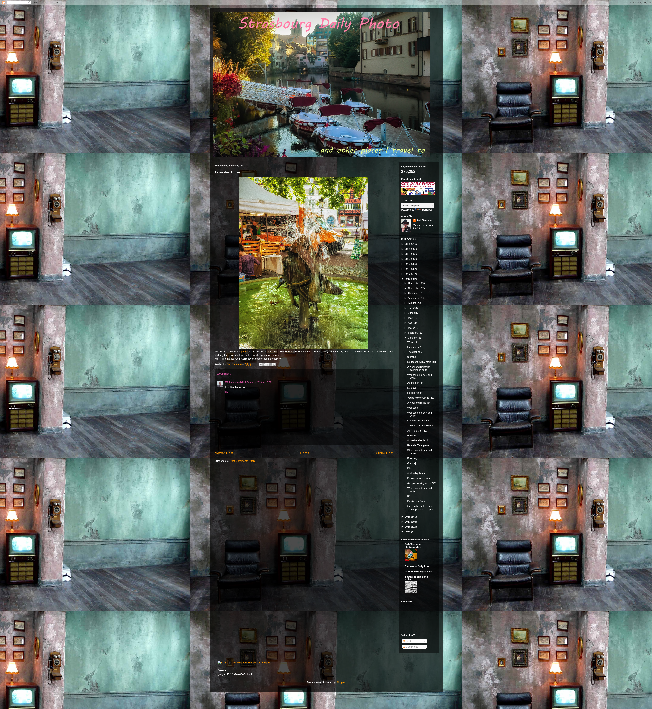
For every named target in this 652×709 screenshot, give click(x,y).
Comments (411, 646)
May (411, 317)
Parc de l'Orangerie (418, 445)
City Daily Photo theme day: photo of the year (420, 508)
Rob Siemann (424, 220)
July (410, 307)
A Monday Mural (416, 473)
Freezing (412, 458)
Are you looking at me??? (421, 483)
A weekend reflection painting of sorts (418, 368)
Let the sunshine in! (418, 420)
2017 (408, 521)
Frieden (411, 435)
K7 (408, 496)
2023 (408, 258)
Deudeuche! (414, 347)
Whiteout (412, 342)
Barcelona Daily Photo (418, 566)
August (412, 302)
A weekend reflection (418, 402)
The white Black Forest (420, 425)
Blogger (340, 682)
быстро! (412, 356)
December (414, 283)
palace (245, 351)
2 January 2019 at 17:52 (258, 382)
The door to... (414, 351)
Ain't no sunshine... (417, 430)
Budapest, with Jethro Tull (421, 361)
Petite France (414, 392)
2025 (408, 248)
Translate (427, 209)
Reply (228, 392)
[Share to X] (267, 364)
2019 (408, 278)
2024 (408, 254)
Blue (409, 468)
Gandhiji (411, 463)
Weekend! (413, 407)
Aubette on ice (415, 382)
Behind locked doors (418, 478)
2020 (408, 273)
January (413, 337)
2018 (408, 516)
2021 (408, 268)
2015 (408, 531)
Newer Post (224, 453)
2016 (408, 526)
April (411, 322)
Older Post (384, 453)
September (414, 297)
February (413, 332)
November (414, 288)
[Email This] (261, 364)
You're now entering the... (421, 397)
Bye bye (411, 387)
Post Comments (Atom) (243, 460)
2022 (408, 263)
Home (305, 453)
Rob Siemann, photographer (413, 545)
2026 (408, 244)
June (411, 312)
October (413, 293)
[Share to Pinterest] (274, 364)
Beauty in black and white (416, 578)
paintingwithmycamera (418, 571)
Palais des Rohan (417, 501)
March (412, 327)
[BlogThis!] (264, 364)
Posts (408, 641)
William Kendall (234, 382)
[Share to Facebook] (270, 364)
